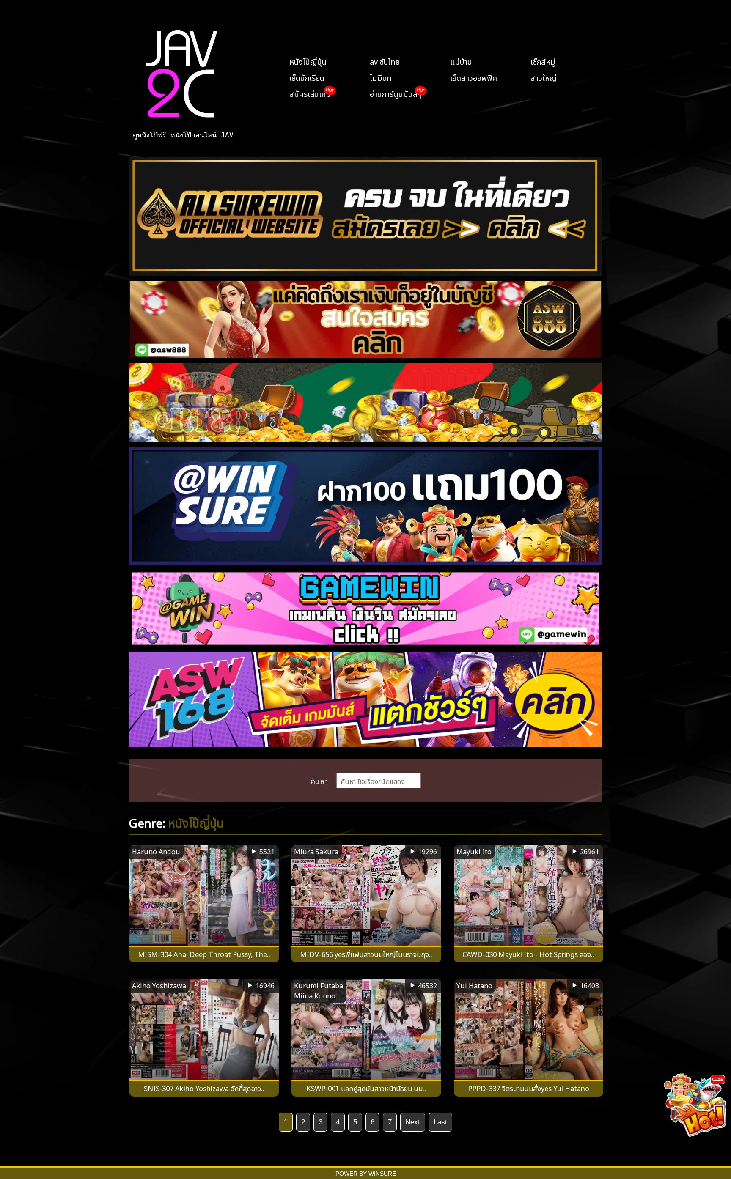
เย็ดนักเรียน (306, 77)
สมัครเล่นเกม (310, 93)
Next (412, 1122)
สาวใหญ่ (543, 77)
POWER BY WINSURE (365, 1174)
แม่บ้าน (461, 61)
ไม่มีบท (381, 77)
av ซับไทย (385, 61)
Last (440, 1122)
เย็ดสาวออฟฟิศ (473, 77)
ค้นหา (319, 780)
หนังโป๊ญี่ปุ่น (308, 61)
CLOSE (717, 1079)
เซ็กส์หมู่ (542, 61)
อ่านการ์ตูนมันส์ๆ (396, 93)
